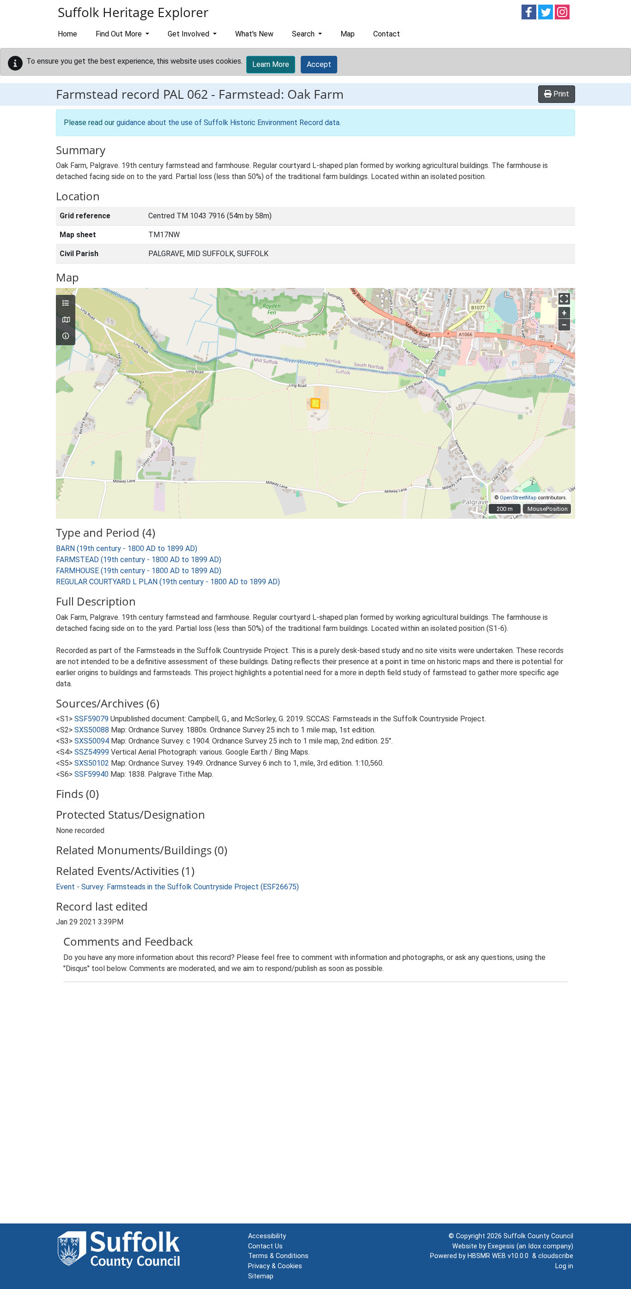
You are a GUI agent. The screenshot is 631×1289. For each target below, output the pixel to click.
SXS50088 (91, 729)
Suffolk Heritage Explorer (133, 12)
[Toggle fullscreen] (564, 299)
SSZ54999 (91, 752)
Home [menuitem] (67, 34)
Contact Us (265, 1246)
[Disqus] (315, 1104)
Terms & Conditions (278, 1256)
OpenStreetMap (518, 498)
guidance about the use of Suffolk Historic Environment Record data (228, 122)
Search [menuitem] (304, 34)
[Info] (65, 336)
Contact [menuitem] (386, 34)
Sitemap (260, 1276)
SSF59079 (91, 718)
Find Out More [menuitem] (120, 34)
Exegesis (501, 1246)
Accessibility (267, 1236)
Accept (319, 64)
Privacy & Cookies (275, 1266)
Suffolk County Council (538, 1236)
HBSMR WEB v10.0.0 (499, 1256)
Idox (534, 1246)
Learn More (270, 64)
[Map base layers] (65, 320)
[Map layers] (65, 303)
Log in (564, 1266)
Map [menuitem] (347, 34)
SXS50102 (91, 763)
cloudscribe (555, 1256)
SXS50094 (91, 741)
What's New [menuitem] (254, 34)
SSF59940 (91, 774)
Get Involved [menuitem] (189, 34)
